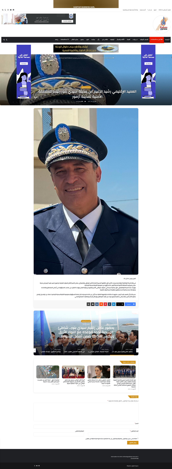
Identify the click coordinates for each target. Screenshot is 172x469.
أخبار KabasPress (156, 39)
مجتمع (82, 39)
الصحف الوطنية (144, 39)
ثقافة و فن (105, 39)
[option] (86, 333)
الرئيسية (167, 39)
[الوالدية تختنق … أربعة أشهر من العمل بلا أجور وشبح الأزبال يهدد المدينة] (47, 371)
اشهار (155, 10)
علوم (87, 39)
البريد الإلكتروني (134, 431)
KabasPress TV (65, 39)
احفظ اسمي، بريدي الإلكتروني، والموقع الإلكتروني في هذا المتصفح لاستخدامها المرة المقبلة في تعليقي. (111, 439)
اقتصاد (128, 39)
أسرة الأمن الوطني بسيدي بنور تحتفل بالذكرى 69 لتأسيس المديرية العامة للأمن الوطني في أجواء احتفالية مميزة (74, 382)
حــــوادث (135, 39)
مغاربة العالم (74, 39)
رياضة (56, 39)
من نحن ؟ (149, 10)
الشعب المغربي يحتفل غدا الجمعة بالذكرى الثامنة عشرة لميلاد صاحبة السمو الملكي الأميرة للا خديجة (99, 382)
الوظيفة (112, 39)
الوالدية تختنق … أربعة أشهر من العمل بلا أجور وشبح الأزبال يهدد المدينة (48, 381)
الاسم (136, 423)
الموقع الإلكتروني (79, 431)
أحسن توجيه (143, 10)
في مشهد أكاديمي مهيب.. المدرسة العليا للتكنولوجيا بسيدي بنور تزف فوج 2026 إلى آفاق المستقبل (86, 332)
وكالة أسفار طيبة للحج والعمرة (130, 10)
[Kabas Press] (162, 24)
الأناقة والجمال (120, 39)
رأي (99, 39)
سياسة (93, 39)
